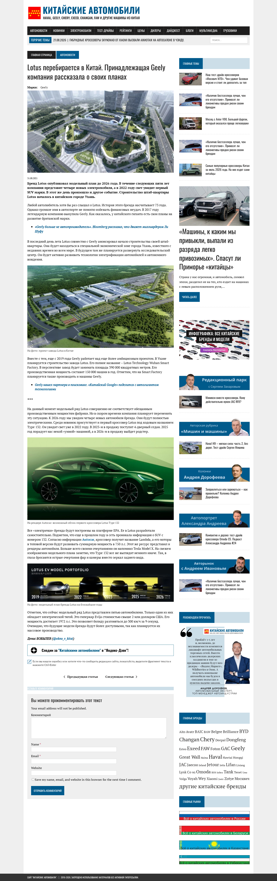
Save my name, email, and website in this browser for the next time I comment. (88, 779)
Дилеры (156, 30)
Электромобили (80, 30)
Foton (215, 748)
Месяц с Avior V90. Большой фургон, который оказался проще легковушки (227, 121)
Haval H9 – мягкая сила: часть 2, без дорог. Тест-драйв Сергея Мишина (227, 445)
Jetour (213, 765)
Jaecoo (192, 764)
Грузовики (230, 30)
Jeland (202, 765)
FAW (205, 748)
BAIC (199, 731)
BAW (207, 732)
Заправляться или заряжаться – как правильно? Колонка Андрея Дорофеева (227, 493)
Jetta (222, 765)
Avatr (190, 731)
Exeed (193, 748)
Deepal (220, 740)
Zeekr (221, 779)
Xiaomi (212, 779)
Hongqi (238, 757)
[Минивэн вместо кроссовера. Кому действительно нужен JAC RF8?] (190, 406)
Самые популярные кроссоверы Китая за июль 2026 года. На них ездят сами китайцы (227, 169)
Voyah (192, 778)
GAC (225, 748)
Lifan (231, 764)
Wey (202, 778)
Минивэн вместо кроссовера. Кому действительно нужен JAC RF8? (225, 399)
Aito (182, 732)
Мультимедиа (208, 30)
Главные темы (191, 63)
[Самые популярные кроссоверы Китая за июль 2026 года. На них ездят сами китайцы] (190, 174)
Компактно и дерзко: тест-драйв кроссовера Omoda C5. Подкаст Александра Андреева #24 (224, 539)
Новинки (59, 30)
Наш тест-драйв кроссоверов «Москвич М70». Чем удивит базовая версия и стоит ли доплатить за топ (227, 78)
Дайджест (173, 30)
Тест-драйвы (105, 30)
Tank (228, 771)
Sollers (220, 772)
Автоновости (38, 30)
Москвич (242, 778)
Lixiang (240, 765)
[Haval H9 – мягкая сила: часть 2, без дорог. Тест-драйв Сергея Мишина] (190, 452)
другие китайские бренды (212, 786)
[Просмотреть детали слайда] (100, 650)
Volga (183, 779)
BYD (244, 731)
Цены (141, 30)
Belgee (216, 731)
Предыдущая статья (82, 677)
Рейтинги (126, 30)
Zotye (229, 778)
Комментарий (41, 715)
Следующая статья (119, 677)
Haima (204, 757)
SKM (213, 772)
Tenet (238, 772)
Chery (207, 739)
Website (36, 768)
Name (35, 744)
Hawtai (227, 757)
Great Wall (189, 757)
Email (35, 756)
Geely (44, 87)
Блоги (190, 30)
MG (193, 772)
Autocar (88, 539)
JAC (182, 764)
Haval (215, 756)
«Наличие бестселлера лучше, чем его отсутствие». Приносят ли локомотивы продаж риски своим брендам (226, 101)
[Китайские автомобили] (138, 13)
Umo (245, 772)
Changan (189, 739)
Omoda (203, 772)
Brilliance (231, 731)
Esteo (182, 749)
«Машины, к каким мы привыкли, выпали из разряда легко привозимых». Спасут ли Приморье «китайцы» (210, 248)
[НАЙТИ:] (229, 39)
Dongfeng (236, 740)
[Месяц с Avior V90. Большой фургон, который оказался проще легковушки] (190, 127)
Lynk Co (185, 772)
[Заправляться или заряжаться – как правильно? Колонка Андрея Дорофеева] (190, 497)
